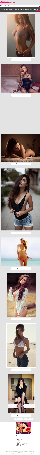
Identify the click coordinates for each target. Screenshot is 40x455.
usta (30, 9)
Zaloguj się (2, 5)
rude (9, 9)
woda (37, 9)
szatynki (16, 9)
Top (5, 5)
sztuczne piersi (22, 9)
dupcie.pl (7, 1)
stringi (13, 9)
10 (29, 419)
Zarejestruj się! (19, 439)
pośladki (4, 9)
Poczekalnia (13, 5)
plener (2, 9)
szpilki (18, 9)
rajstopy (7, 9)
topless (28, 9)
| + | (15, 55)
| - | (27, 55)
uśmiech (32, 9)
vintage (35, 9)
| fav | (17, 60)
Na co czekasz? (18, 445)
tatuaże (26, 9)
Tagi (9, 5)
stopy (11, 9)
